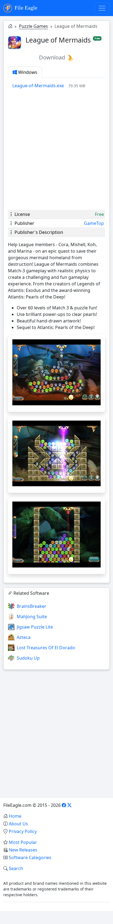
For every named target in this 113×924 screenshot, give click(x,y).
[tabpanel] (58, 85)
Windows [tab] (27, 72)
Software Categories (30, 857)
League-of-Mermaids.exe (38, 86)
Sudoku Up (28, 658)
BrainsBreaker (31, 606)
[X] (69, 805)
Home (15, 816)
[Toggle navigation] (102, 8)
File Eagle (25, 8)
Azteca (23, 637)
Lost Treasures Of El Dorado (46, 648)
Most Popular (23, 842)
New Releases (23, 850)
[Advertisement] (56, 149)
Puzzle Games (33, 26)
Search (16, 868)
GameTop (94, 223)
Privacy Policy (23, 831)
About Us (18, 824)
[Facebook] (64, 805)
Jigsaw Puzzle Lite (35, 627)
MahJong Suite (32, 617)
